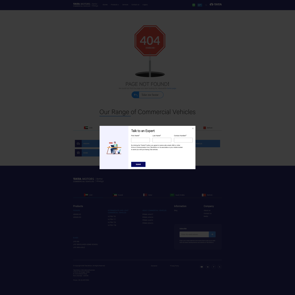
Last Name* (157, 136)
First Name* (135, 136)
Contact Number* (180, 136)
